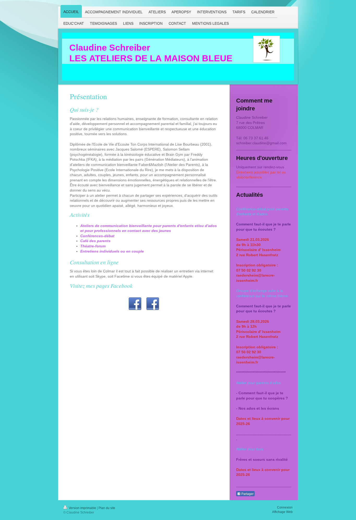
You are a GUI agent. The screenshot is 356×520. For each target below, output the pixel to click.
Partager (247, 494)
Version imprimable (82, 508)
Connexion (285, 507)
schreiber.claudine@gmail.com (261, 143)
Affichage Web (282, 512)
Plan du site (107, 508)
